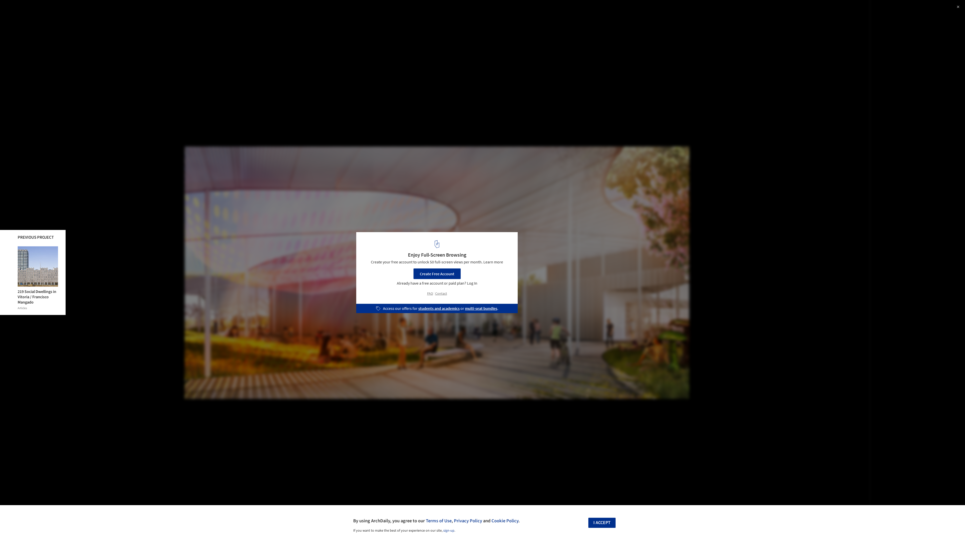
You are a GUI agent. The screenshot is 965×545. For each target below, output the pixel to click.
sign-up (448, 530)
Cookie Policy (504, 520)
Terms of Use (439, 520)
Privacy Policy (468, 520)
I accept (602, 523)
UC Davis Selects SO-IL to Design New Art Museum (69, 9)
